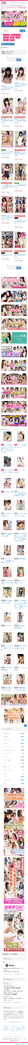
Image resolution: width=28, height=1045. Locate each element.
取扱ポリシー (15, 1026)
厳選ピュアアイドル (15, 34)
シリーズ (14, 756)
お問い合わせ (19, 1029)
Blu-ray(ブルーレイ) (14, 750)
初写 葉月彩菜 (21, 558)
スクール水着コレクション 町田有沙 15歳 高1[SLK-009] (7, 186)
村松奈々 (12, 37)
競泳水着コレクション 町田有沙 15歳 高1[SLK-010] (20, 153)
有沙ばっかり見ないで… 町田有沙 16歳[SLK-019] (20, 120)
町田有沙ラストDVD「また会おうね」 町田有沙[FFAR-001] (7, 88)
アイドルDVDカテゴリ (8, 44)
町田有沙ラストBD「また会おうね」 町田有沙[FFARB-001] (20, 85)
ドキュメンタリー (14, 770)
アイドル (14, 743)
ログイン (24, 2)
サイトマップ (13, 1031)
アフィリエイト (8, 1036)
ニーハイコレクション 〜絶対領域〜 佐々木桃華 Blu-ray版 (20, 493)
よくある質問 (17, 1028)
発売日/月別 (14, 733)
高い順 (14, 60)
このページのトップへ (22, 1043)
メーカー (14, 776)
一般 (14, 773)
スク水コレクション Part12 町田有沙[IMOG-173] (20, 221)
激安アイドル (14, 740)
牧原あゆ (12, 40)
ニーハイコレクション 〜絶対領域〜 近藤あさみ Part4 (7, 560)
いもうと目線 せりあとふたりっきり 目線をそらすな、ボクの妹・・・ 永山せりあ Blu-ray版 (7, 448)
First (2, 91)
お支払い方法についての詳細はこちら (13, 974)
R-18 (14, 783)
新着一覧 (14, 736)
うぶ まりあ (8, 625)
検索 (23, 30)
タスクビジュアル (5, 155)
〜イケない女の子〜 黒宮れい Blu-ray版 (7, 647)
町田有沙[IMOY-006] (6, 255)
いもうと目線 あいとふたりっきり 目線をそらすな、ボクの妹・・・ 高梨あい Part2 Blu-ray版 (20, 604)
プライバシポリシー (19, 1036)
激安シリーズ (14, 766)
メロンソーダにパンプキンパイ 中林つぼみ (7, 471)
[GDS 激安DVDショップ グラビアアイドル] (3, 3)
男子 (14, 763)
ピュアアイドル (14, 746)
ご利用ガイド (6, 1026)
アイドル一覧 (14, 780)
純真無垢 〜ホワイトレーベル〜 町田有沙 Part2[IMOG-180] (7, 217)
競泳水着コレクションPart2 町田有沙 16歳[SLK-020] (7, 120)
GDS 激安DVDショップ (18, 1038)
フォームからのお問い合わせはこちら (13, 1022)
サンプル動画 (6, 34)
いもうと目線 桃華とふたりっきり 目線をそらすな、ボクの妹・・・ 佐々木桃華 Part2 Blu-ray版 (20, 537)
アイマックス (17, 188)
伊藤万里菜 (5, 37)
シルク (3, 124)
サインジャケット (14, 753)
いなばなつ (5, 40)
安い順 (9, 60)
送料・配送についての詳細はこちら (13, 1002)
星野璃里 (18, 37)
